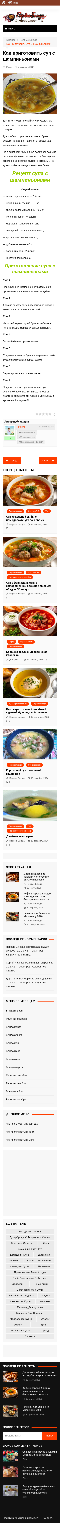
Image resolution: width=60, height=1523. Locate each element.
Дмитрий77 (15, 659)
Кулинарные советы (18, 704)
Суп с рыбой (33, 511)
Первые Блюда (17, 524)
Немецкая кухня (20, 1266)
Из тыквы (14, 1260)
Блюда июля (13, 1059)
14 (26, 1459)
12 (26, 1497)
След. (45, 460)
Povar (9, 67)
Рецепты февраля (16, 1018)
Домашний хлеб (19, 1254)
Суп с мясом (33, 572)
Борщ (11, 642)
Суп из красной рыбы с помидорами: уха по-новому (25, 518)
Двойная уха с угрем (19, 836)
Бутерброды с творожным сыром (30, 1237)
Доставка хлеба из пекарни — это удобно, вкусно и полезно (36, 876)
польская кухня (20, 1330)
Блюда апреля (14, 1035)
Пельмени (44, 1266)
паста (42, 1324)
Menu (11, 28)
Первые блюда (15, 511)
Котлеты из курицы (39, 1260)
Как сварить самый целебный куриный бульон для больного (26, 711)
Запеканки (44, 1254)
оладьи (45, 1319)
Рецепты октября (16, 1083)
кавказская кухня (20, 1301)
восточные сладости (21, 1295)
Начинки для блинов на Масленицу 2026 (37, 915)
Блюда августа (14, 1067)
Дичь (46, 1243)
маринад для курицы (30, 1307)
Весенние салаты (21, 1243)
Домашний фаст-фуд (30, 1249)
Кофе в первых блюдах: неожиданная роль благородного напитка (38, 896)
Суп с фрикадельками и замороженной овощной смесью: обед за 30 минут (28, 586)
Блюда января (14, 1010)
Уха (46, 511)
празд (45, 1330)
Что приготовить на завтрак (22, 1123)
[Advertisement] (30, 1183)
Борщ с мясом (26, 642)
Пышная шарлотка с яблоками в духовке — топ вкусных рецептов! (37, 1470)
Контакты (48, 1518)
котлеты (45, 1301)
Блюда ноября (14, 1091)
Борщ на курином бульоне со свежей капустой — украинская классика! (39, 1489)
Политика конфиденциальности (21, 1518)
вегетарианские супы (30, 1289)
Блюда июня (13, 1051)
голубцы (46, 1295)
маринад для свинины (30, 1313)
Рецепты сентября (16, 1075)
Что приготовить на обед (20, 577)
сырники (30, 1336)
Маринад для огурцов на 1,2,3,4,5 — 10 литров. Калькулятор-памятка (27, 951)
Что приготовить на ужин (20, 1140)
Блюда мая (12, 1043)
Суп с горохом (34, 765)
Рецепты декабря (16, 1099)
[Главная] (3, 3)
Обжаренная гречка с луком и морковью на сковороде (39, 1453)
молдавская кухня (21, 1319)
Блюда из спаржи (30, 1231)
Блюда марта (13, 1027)
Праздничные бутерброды (30, 1272)
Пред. (14, 460)
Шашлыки (42, 1284)
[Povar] (9, 430)
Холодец (17, 1284)
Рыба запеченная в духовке (30, 1278)
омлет (18, 1324)
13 (26, 1478)
